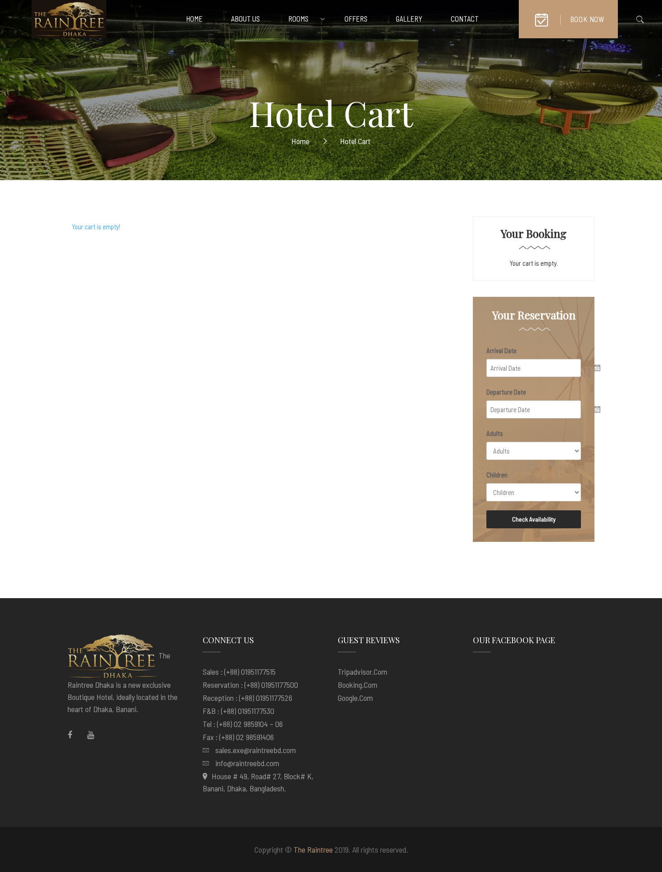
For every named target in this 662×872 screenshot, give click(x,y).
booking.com (357, 685)
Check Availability (534, 519)
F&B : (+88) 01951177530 (238, 711)
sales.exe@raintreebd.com (255, 750)
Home (300, 141)
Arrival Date (501, 350)
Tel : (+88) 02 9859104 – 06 (243, 724)
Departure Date (506, 392)
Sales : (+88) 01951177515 (239, 672)
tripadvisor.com (362, 672)
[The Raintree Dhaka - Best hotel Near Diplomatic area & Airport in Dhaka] (69, 21)
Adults (494, 433)
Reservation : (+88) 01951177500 (250, 685)
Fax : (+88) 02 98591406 (238, 737)
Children (497, 475)
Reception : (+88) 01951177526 (247, 698)
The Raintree (313, 849)
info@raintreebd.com (247, 763)
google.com (355, 698)
